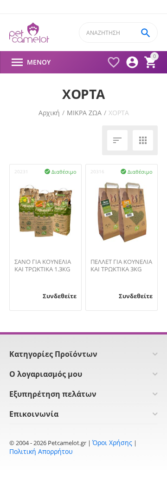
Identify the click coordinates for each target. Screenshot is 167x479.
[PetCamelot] (29, 32)
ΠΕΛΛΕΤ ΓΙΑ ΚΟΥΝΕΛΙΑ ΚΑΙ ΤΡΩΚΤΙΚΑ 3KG (121, 265)
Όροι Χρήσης (112, 442)
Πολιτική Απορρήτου (41, 451)
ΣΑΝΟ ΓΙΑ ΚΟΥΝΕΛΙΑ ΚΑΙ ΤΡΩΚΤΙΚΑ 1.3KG (42, 265)
